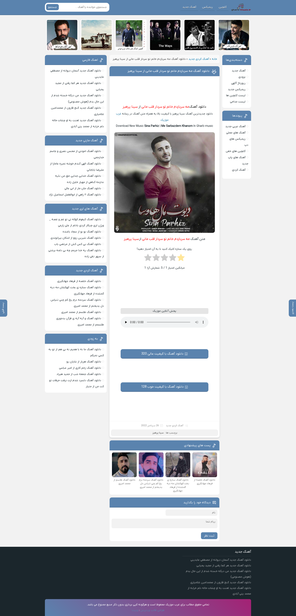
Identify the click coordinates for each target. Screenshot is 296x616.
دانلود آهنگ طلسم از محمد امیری (81, 312)
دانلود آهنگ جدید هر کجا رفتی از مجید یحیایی (223, 566)
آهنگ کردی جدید (198, 59)
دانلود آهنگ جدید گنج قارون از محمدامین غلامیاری (220, 582)
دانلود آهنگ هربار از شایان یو (83, 362)
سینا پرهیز (130, 107)
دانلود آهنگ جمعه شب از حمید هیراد (79, 374)
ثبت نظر (209, 536)
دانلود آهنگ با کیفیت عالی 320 (162, 354)
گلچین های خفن (235, 151)
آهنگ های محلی (235, 133)
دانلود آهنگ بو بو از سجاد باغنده (82, 232)
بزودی (241, 77)
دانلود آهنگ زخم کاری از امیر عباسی (80, 368)
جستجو (52, 7)
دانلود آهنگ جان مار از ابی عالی (82, 188)
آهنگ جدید (189, 7)
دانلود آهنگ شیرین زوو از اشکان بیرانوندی (76, 238)
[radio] (181, 259)
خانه (214, 59)
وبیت (135, 610)
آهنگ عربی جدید (235, 126)
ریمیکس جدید (236, 89)
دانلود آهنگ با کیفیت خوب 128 (162, 387)
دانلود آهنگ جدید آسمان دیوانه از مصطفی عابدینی (220, 560)
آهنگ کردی (238, 170)
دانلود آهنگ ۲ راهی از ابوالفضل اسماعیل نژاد (75, 195)
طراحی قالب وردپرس (152, 610)
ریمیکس (207, 7)
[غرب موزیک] (241, 7)
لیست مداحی (237, 102)
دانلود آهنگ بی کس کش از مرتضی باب (77, 244)
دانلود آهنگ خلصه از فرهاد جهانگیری (79, 281)
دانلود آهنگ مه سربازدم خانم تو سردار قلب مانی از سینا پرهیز (168, 71)
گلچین (223, 7)
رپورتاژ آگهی (238, 83)
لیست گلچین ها (235, 95)
